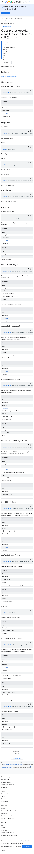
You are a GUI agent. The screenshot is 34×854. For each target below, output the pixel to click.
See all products (5, 779)
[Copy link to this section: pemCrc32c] (11, 174)
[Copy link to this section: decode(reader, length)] (19, 265)
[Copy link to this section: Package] (10, 72)
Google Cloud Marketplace (7, 784)
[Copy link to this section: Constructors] (15, 82)
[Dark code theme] (28, 90)
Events (3, 827)
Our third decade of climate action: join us (12, 843)
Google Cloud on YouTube (7, 832)
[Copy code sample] (31, 90)
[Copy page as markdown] (16, 37)
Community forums (6, 794)
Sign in (30, 2)
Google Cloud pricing (6, 782)
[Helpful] (11, 23)
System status (5, 801)
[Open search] (23, 2)
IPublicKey (5, 113)
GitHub (3, 808)
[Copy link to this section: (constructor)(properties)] (21, 86)
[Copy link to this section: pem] (6, 159)
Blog (2, 825)
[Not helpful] (13, 23)
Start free (6, 13)
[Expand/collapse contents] (10, 42)
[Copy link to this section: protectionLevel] (14, 190)
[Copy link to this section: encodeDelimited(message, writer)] (28, 441)
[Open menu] (2, 2)
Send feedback (7, 26)
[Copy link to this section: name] (7, 143)
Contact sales (4, 787)
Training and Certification (7, 818)
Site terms (17, 840)
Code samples (4, 813)
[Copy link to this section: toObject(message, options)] (23, 639)
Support (3, 796)
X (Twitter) (4, 830)
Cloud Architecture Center (7, 815)
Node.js (23, 7)
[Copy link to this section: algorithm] (9, 127)
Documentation (9, 18)
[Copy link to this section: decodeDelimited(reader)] (21, 326)
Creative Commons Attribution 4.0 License (12, 764)
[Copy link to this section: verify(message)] (14, 700)
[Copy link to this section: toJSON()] (9, 606)
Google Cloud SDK (11, 7)
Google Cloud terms (26, 840)
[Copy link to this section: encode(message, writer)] (21, 379)
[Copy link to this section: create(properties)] (16, 212)
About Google (4, 840)
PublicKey (5, 257)
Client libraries (12, 9)
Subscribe (27, 846)
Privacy (11, 840)
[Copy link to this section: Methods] (11, 207)
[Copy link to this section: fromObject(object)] (17, 502)
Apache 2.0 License (14, 766)
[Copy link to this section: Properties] (12, 123)
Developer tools (18, 18)
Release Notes (4, 799)
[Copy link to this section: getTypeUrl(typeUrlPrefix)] (21, 555)
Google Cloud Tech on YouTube (9, 835)
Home (2, 18)
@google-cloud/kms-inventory (9, 76)
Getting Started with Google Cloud (9, 810)
